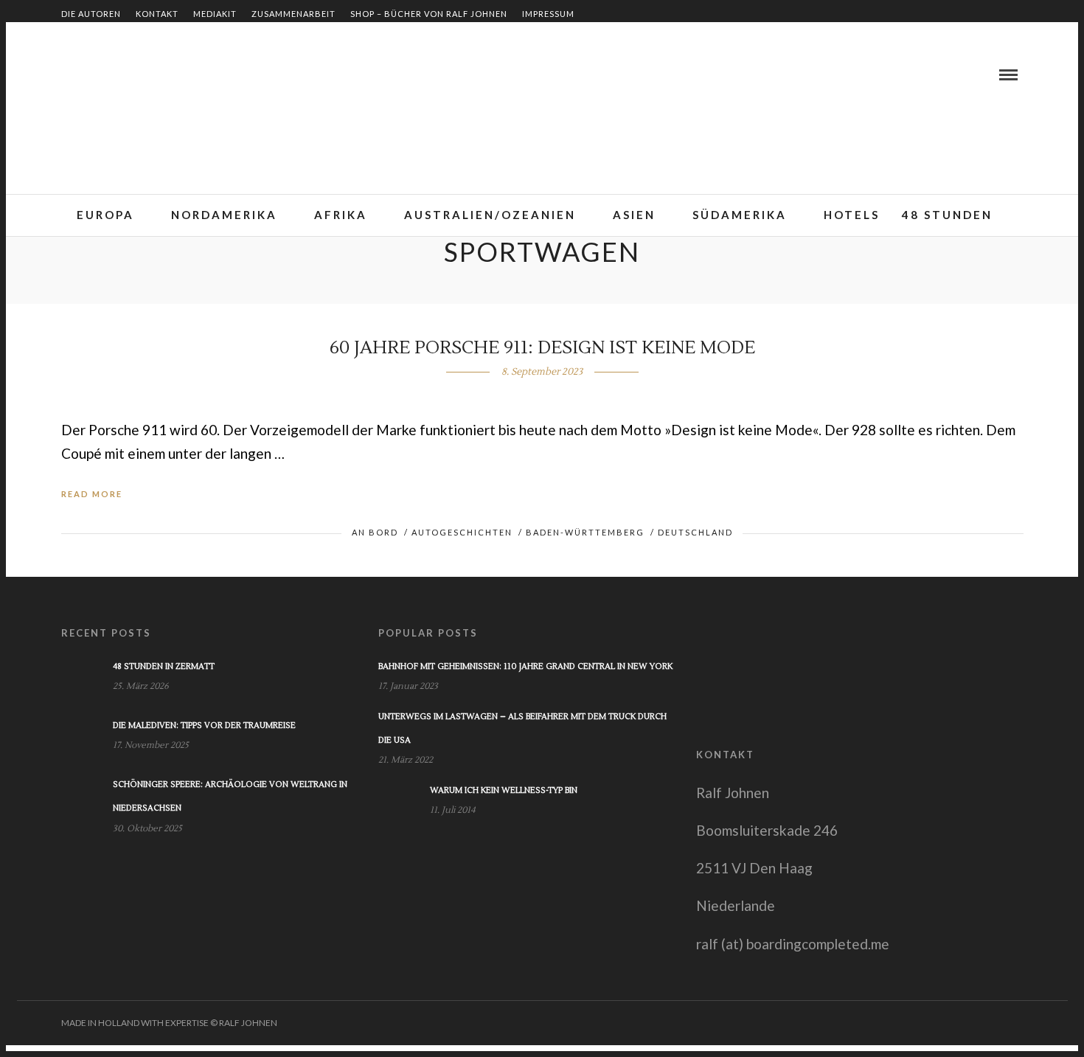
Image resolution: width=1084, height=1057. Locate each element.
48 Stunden (947, 214)
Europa (105, 214)
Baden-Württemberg (585, 532)
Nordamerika (224, 214)
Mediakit (215, 13)
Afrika (340, 214)
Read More (91, 494)
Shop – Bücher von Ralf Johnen (428, 13)
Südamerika (739, 214)
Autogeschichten (462, 532)
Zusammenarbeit (293, 13)
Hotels (852, 214)
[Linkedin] (89, 74)
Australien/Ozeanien (490, 214)
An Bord (375, 532)
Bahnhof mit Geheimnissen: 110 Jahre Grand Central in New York (525, 666)
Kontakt (157, 13)
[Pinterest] (107, 74)
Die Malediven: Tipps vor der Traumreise (204, 725)
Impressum (548, 13)
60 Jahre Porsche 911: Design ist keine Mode (542, 347)
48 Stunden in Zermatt (164, 666)
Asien (634, 214)
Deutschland (695, 532)
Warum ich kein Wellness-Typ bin (503, 790)
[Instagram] (124, 74)
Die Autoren (91, 13)
